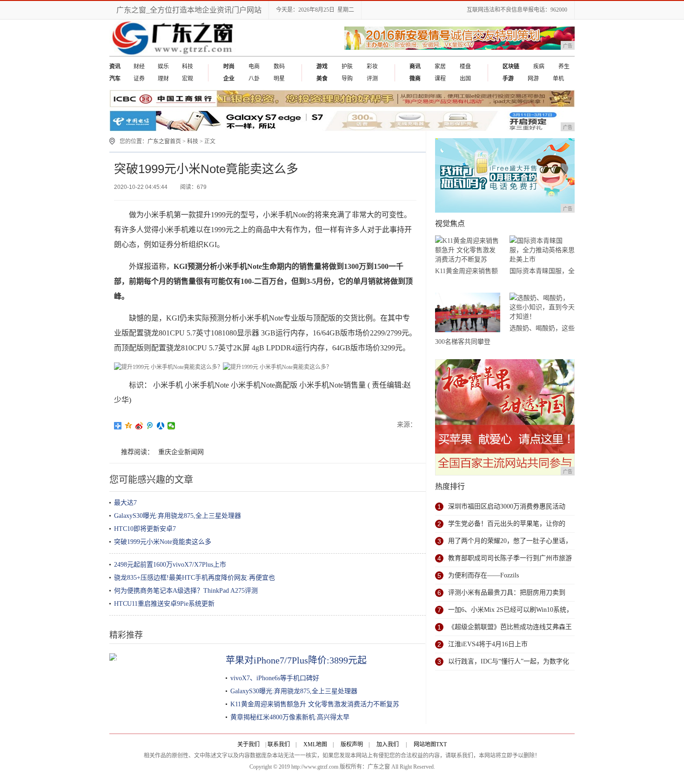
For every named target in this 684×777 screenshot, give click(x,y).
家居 (440, 66)
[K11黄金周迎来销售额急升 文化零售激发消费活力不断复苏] (467, 250)
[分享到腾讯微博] (150, 425)
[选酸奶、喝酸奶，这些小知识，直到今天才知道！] (542, 307)
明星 (279, 78)
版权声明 (352, 744)
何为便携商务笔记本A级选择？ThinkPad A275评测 (186, 590)
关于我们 (248, 744)
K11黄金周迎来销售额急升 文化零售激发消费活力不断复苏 (314, 704)
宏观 (187, 78)
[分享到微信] (171, 425)
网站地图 (425, 744)
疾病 (538, 66)
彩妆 (372, 66)
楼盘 (465, 66)
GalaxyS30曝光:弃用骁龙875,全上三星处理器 (177, 515)
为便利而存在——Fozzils (483, 575)
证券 (139, 78)
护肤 (347, 66)
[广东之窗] (173, 54)
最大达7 (125, 502)
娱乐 (163, 66)
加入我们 (387, 744)
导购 (347, 78)
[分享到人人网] (161, 425)
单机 (558, 78)
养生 (564, 66)
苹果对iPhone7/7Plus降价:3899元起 (296, 660)
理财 (163, 78)
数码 (279, 66)
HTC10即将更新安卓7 (145, 528)
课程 (440, 78)
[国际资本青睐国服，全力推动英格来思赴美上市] (542, 250)
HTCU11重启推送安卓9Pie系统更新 (164, 603)
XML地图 (315, 744)
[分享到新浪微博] (139, 425)
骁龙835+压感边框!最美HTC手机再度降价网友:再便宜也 (194, 577)
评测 (372, 78)
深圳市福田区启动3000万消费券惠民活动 (506, 506)
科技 (187, 66)
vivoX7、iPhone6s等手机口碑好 (274, 678)
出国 (465, 78)
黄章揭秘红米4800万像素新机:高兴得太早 (289, 717)
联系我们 (279, 744)
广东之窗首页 (164, 141)
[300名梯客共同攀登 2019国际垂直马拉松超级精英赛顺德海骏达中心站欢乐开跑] (467, 314)
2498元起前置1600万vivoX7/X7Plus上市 (170, 564)
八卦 (254, 78)
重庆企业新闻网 (181, 452)
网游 (533, 78)
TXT (441, 744)
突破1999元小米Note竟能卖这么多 (162, 541)
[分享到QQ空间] (129, 425)
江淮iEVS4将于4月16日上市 (488, 644)
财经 (139, 66)
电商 (254, 66)
